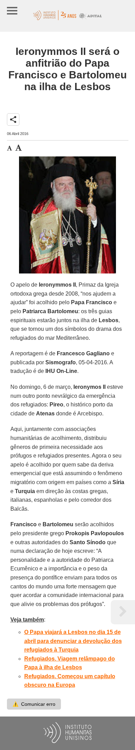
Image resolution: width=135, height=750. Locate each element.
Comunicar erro (33, 704)
